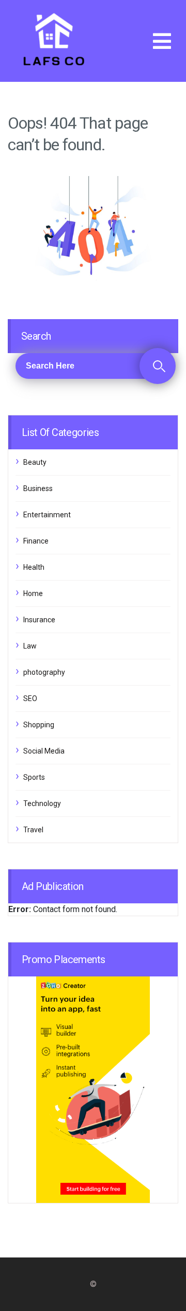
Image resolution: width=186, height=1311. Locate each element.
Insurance (39, 620)
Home (33, 593)
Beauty (35, 462)
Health (33, 567)
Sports (34, 777)
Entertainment (47, 515)
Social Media (44, 751)
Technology (42, 803)
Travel (33, 830)
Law (30, 646)
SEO (30, 698)
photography (44, 672)
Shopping (38, 725)
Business (38, 488)
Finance (36, 541)
